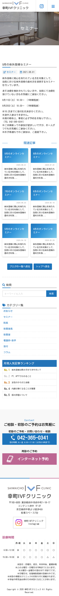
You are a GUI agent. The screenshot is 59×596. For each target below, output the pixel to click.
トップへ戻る (43, 266)
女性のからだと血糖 (20, 382)
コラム (6, 352)
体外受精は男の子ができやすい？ (26, 370)
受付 (5, 346)
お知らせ (8, 311)
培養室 (6, 334)
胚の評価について (19, 395)
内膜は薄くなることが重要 (23, 389)
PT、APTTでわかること (21, 376)
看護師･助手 (9, 340)
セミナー (11, 72)
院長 (5, 323)
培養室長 (8, 329)
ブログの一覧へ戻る (20, 266)
